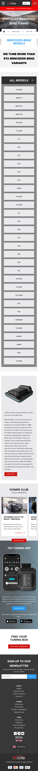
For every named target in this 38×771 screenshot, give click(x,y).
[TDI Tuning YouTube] (22, 733)
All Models (19, 80)
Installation (19, 722)
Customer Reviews (19, 694)
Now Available (19, 541)
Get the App (19, 704)
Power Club (19, 720)
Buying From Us (19, 691)
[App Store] (11, 621)
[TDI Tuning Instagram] (19, 733)
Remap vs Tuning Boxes (19, 709)
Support (19, 688)
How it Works (19, 707)
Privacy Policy (19, 728)
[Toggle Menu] (3, 3)
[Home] (12, 3)
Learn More (12, 474)
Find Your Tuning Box (19, 646)
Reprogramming (19, 712)
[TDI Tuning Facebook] (15, 733)
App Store (23, 614)
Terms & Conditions (19, 725)
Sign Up (31, 676)
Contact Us (19, 696)
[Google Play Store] (26, 621)
